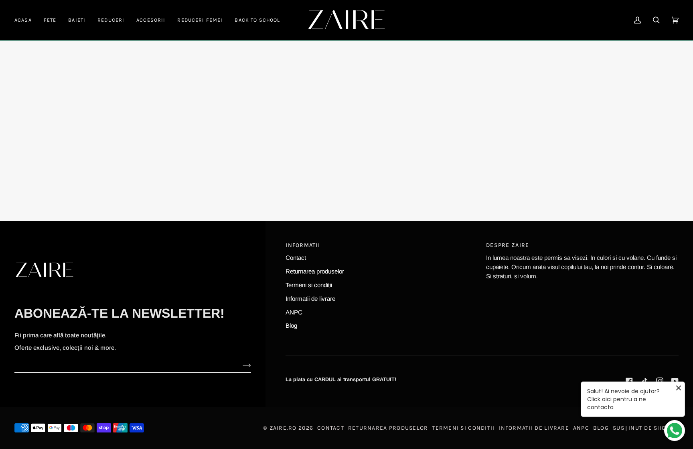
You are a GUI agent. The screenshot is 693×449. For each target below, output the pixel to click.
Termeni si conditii (309, 285)
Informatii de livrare (310, 298)
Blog (291, 325)
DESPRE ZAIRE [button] (507, 245)
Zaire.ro (283, 428)
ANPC (294, 312)
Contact (296, 257)
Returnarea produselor (315, 271)
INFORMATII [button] (303, 245)
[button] (50, 20)
